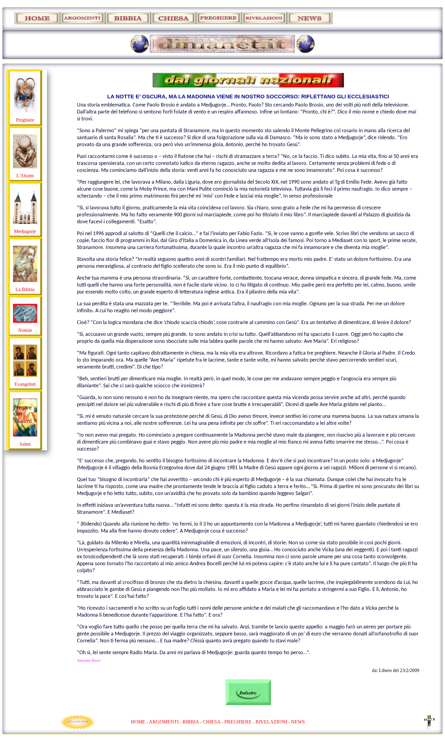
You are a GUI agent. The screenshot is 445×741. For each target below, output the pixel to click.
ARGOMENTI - (165, 721)
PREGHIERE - (239, 721)
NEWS (298, 721)
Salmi (25, 444)
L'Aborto (25, 175)
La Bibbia (25, 289)
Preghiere (25, 120)
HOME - (140, 721)
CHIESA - (213, 721)
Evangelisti (25, 384)
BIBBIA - (193, 721)
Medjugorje (25, 231)
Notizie (25, 330)
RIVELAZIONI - (272, 721)
